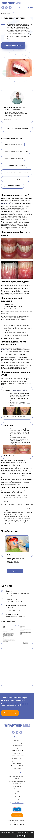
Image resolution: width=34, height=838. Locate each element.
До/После (17, 796)
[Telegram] (6, 7)
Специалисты (17, 786)
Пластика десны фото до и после (16, 151)
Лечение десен (17, 758)
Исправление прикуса (17, 761)
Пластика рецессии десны (13, 158)
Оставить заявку (10, 713)
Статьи (17, 794)
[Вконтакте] (10, 7)
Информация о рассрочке (17, 781)
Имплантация (17, 740)
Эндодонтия (17, 768)
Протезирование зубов (17, 743)
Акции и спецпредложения (17, 776)
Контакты (17, 789)
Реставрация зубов (17, 750)
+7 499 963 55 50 (27, 7)
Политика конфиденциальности (17, 823)
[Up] (31, 829)
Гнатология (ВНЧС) (17, 766)
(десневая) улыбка (20, 390)
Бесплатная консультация (13, 45)
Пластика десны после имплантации (17, 172)
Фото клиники (17, 783)
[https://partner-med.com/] (11, 3)
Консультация (17, 815)
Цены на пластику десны (12, 186)
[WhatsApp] (2, 7)
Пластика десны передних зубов (15, 179)
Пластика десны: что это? (13, 144)
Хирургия (17, 753)
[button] (2, 555)
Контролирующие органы (17, 799)
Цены (17, 778)
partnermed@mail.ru (14, 602)
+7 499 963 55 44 (13, 608)
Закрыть (21, 835)
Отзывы (17, 791)
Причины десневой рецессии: (14, 165)
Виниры (17, 748)
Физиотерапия (17, 763)
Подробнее (15, 571)
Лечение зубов (17, 745)
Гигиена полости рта (17, 755)
